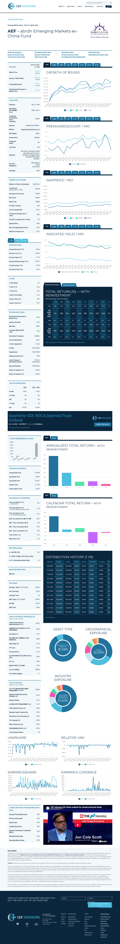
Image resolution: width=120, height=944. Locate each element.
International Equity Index (43, 52)
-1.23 (79, 331)
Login (108, 6)
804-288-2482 (47, 914)
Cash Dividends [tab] (69, 285)
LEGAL (102, 932)
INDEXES (86, 919)
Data (79, 6)
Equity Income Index (41, 57)
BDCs (85, 923)
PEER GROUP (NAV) (49, 330)
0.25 (67, 313)
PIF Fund (71, 925)
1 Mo (47, 64)
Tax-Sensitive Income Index (16, 57)
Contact (99, 6)
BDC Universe (104, 925)
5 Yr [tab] (24, 241)
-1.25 (67, 331)
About (61, 6)
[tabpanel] (24, 257)
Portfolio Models (74, 921)
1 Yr (68, 65)
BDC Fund (71, 923)
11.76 (109, 313)
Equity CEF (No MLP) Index (16, 55)
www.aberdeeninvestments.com (30, 129)
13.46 (61, 331)
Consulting (88, 934)
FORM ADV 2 (104, 934)
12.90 (61, 313)
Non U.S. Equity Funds (31, 25)
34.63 (85, 331)
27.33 (97, 331)
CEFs (85, 921)
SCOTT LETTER (104, 919)
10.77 (103, 331)
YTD (61, 65)
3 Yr (75, 65)
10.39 (109, 331)
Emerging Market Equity (15, 25)
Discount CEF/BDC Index (42, 55)
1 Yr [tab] (11, 240)
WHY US (63, 916)
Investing (70, 6)
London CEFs (88, 932)
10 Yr (89, 65)
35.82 (85, 313)
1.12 (55, 313)
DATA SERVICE (88, 916)
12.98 (73, 331)
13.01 (73, 313)
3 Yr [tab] (17, 241)
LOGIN (102, 928)
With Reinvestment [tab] (52, 285)
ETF (85, 930)
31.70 (97, 313)
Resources (89, 6)
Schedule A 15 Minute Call (100, 905)
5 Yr (82, 65)
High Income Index (94, 52)
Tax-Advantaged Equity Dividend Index (73, 57)
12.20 (103, 313)
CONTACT (103, 930)
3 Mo (54, 65)
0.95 (55, 331)
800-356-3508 (51, 915)
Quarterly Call (105, 916)
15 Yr (97, 65)
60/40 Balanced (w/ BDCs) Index (98, 55)
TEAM (62, 919)
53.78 (91, 331)
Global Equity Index (67, 52)
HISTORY (63, 923)
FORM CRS (103, 937)
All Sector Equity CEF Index (70, 55)
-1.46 (79, 313)
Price (54, 438)
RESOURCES (104, 914)
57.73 (91, 313)
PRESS (63, 921)
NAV (46, 438)
